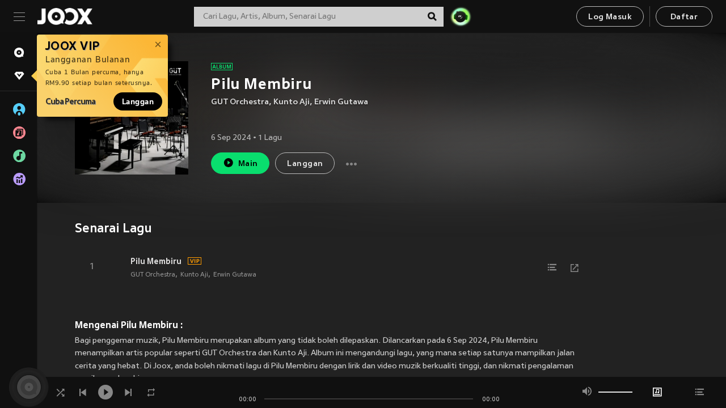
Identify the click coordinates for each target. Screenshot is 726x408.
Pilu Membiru (156, 261)
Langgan (138, 101)
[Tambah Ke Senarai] (552, 267)
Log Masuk (610, 17)
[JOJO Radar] (460, 16)
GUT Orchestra (240, 102)
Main (248, 164)
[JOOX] (64, 16)
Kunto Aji (291, 102)
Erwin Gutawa (341, 102)
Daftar (684, 17)
